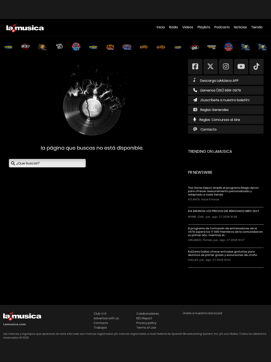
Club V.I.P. (100, 313)
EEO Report (144, 318)
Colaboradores (147, 313)
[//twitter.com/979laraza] (210, 66)
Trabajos (100, 327)
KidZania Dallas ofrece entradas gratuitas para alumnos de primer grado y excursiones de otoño (222, 253)
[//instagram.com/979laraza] (226, 66)
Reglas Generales (214, 109)
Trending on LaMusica (210, 151)
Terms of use (146, 327)
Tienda (256, 27)
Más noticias (202, 270)
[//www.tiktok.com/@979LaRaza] (256, 66)
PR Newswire (200, 172)
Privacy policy (146, 323)
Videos (187, 27)
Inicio (161, 27)
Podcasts (222, 27)
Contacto (208, 129)
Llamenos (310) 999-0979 (220, 90)
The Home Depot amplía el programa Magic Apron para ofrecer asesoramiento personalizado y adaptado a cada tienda (223, 191)
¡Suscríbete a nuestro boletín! (225, 100)
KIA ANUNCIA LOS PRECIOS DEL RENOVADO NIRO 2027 (223, 211)
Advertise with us (106, 318)
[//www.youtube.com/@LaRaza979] (241, 66)
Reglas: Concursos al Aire (219, 119)
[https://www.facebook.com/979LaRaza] (195, 66)
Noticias (240, 27)
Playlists (204, 27)
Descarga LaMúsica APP (219, 80)
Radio (173, 27)
